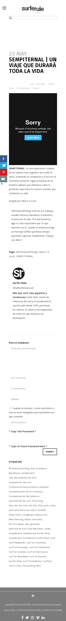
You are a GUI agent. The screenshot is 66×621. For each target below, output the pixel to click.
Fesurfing (37, 500)
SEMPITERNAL (24, 256)
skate (47, 528)
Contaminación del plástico (24, 496)
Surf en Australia (36, 542)
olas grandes (32, 524)
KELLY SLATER (38, 510)
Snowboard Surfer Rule (36, 537)
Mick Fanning (16, 519)
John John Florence (19, 510)
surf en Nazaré (37, 556)
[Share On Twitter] (3, 165)
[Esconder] (1, 184)
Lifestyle (40, 83)
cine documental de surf (22, 477)
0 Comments (23, 88)
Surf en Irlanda (17, 551)
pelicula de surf (18, 528)
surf (52, 537)
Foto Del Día (30, 505)
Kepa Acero (15, 514)
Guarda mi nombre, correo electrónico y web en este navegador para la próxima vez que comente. (31, 412)
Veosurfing (29, 565)
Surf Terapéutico (32, 561)
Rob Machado (35, 528)
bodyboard (28, 473)
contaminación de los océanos (26, 491)
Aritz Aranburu (38, 468)
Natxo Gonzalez (34, 519)
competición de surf (20, 482)
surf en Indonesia (40, 547)
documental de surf (20, 500)
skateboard (15, 533)
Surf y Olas (15, 565)
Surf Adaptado (17, 542)
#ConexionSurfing (19, 468)
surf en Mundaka (18, 556)
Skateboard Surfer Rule (36, 533)
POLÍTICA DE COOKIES (52, 610)
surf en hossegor (18, 547)
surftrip (47, 561)
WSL (38, 565)
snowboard (15, 537)
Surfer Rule (15, 561)
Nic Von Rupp (16, 524)
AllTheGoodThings (21, 210)
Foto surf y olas (47, 505)
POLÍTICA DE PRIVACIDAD (29, 610)
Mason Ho (41, 514)
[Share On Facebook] (3, 158)
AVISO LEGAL (10, 610)
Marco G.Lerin (29, 200)
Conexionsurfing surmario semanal (29, 486)
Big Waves (15, 473)
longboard (29, 514)
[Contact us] (3, 178)
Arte (32, 83)
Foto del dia (15, 505)
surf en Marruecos (37, 551)
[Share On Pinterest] (3, 172)
